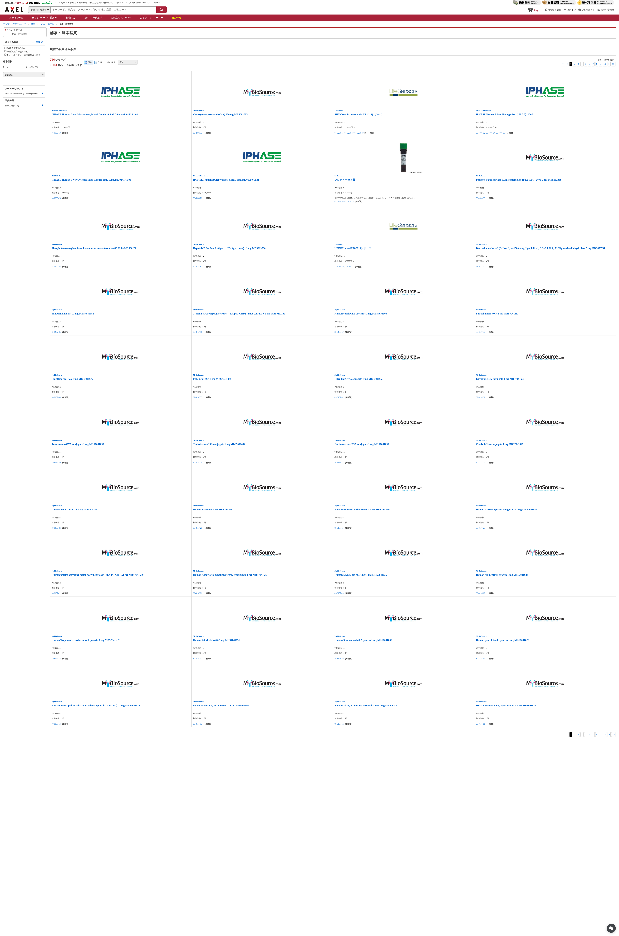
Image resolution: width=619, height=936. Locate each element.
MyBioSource (198, 110)
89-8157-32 (339, 397)
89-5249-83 (339, 201)
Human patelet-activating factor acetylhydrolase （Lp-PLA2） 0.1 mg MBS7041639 (97, 574)
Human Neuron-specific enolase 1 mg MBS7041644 (362, 509)
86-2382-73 (197, 133)
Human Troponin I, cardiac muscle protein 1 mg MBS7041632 (86, 640)
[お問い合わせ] (605, 9)
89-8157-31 (480, 397)
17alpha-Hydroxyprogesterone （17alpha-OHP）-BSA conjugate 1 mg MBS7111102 (239, 313)
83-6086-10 (56, 133)
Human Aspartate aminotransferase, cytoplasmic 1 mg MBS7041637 (230, 574)
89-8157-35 (56, 332)
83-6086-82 (480, 133)
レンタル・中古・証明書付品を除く (24, 55)
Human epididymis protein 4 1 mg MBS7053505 (360, 313)
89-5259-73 (349, 201)
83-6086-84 (490, 133)
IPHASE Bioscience (59, 110)
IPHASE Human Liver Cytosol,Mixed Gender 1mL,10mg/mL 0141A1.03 (91, 179)
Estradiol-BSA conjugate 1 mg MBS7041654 (500, 379)
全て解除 (36, 42)
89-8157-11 (480, 724)
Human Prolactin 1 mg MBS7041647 (213, 509)
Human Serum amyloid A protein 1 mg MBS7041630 (363, 640)
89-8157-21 (197, 593)
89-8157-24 (339, 528)
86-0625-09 (480, 267)
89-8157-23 (480, 528)
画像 (90, 62)
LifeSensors (338, 110)
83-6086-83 (500, 133)
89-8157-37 (339, 332)
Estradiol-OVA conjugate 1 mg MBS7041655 (358, 379)
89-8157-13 (197, 724)
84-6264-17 (339, 133)
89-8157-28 (339, 463)
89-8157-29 (197, 463)
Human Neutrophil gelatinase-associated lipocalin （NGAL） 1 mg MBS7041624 (96, 705)
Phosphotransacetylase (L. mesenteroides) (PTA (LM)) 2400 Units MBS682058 (518, 179)
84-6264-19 (359, 133)
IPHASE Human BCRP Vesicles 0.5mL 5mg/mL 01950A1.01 (226, 179)
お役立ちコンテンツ (121, 17)
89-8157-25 (197, 528)
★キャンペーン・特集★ (44, 17)
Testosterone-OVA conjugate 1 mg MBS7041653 (78, 444)
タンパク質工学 (47, 24)
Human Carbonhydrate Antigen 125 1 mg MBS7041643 (506, 509)
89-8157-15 (480, 658)
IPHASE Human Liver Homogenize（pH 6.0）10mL (505, 114)
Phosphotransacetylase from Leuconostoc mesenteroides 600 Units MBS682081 (95, 248)
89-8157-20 (339, 593)
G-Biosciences (339, 176)
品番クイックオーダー (151, 17)
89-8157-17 (197, 658)
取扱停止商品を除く (16, 48)
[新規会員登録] (552, 9)
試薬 (33, 24)
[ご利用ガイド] (586, 9)
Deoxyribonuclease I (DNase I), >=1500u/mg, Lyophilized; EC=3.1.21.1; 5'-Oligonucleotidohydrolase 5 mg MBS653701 (540, 248)
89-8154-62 (197, 267)
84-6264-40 (339, 267)
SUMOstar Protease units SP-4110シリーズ (358, 114)
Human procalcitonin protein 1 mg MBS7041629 (502, 640)
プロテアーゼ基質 (344, 179)
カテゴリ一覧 (16, 17)
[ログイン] (570, 9)
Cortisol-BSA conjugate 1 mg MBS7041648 (75, 509)
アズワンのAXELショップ (14, 24)
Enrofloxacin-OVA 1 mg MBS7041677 (72, 379)
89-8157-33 (197, 397)
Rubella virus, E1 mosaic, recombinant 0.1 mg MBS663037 (366, 705)
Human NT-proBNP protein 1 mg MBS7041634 (502, 574)
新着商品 (70, 17)
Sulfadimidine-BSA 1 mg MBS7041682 (73, 313)
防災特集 (176, 17)
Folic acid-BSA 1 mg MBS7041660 (212, 379)
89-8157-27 (480, 463)
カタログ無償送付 (93, 17)
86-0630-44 (56, 267)
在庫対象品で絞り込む (17, 51)
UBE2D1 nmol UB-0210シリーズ (352, 248)
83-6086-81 (197, 198)
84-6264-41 (349, 267)
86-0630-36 (480, 198)
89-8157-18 (56, 658)
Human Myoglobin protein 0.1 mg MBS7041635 (360, 574)
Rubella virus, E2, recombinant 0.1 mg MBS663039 (221, 705)
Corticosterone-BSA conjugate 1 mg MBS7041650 (361, 444)
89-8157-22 (56, 593)
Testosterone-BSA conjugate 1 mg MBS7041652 (219, 444)
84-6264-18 (349, 133)
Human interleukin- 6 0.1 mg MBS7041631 (216, 640)
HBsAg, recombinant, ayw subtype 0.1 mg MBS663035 (506, 705)
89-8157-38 (197, 332)
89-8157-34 (56, 397)
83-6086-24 (56, 198)
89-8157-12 (339, 724)
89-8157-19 (480, 593)
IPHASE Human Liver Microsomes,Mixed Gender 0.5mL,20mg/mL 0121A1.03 (95, 114)
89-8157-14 (56, 724)
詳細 (100, 62)
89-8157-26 (56, 528)
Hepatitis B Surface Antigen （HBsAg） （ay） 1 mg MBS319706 (229, 248)
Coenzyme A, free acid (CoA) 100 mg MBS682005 (220, 114)
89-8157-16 (339, 658)
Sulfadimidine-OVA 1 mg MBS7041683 (497, 313)
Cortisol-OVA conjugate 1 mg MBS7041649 (499, 444)
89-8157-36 (480, 332)
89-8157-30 (56, 463)
